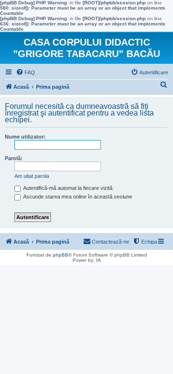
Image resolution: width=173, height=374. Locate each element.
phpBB (60, 254)
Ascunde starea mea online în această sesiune (77, 196)
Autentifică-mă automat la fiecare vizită (67, 188)
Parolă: (14, 158)
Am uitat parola (31, 176)
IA (98, 260)
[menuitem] (25, 72)
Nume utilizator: (25, 137)
